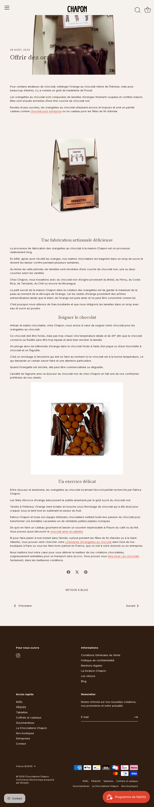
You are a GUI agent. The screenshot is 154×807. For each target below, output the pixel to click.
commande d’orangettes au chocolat (88, 541)
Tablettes (22, 712)
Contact (21, 743)
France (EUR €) (24, 766)
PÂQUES (21, 707)
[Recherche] (137, 10)
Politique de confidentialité (97, 660)
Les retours (88, 676)
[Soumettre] (136, 717)
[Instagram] (18, 655)
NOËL (19, 701)
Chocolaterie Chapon (37, 776)
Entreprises (23, 738)
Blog (83, 681)
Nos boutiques (25, 733)
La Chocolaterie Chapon (31, 728)
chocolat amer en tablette (66, 531)
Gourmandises (25, 722)
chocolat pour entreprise (46, 111)
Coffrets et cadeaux (28, 717)
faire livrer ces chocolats (123, 556)
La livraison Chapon (93, 670)
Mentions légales (91, 665)
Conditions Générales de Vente (100, 655)
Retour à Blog (77, 589)
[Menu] (7, 7)
